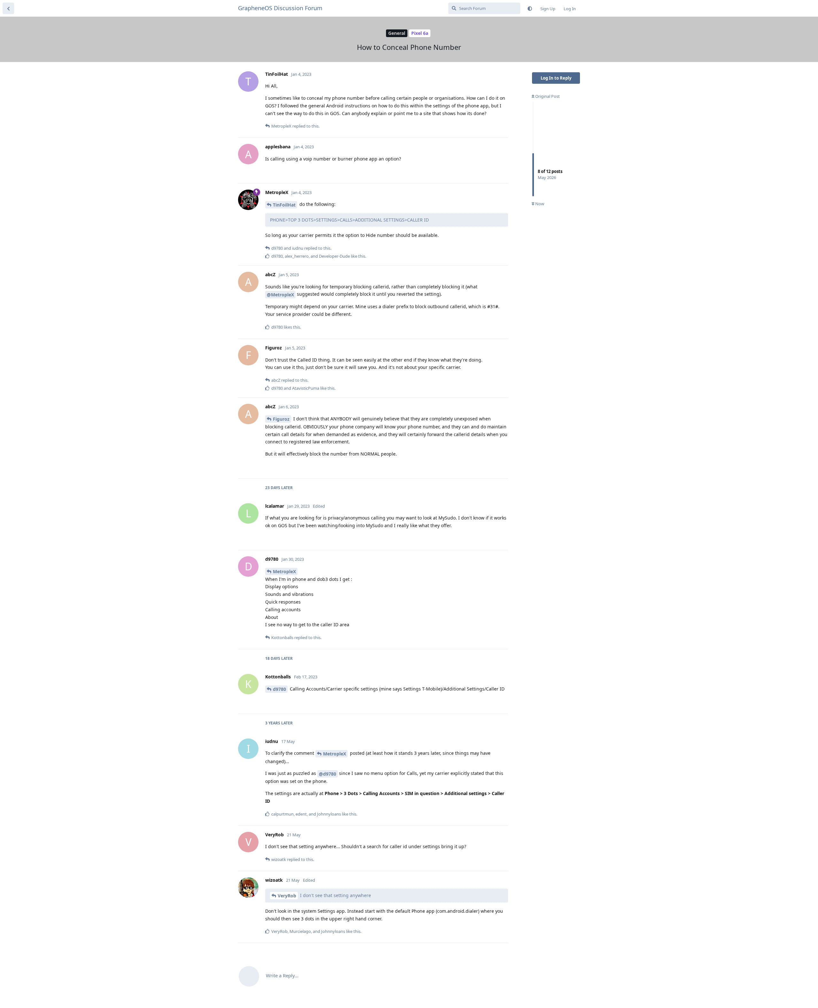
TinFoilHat (284, 205)
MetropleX (284, 571)
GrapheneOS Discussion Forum (280, 8)
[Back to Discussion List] (8, 8)
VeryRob (287, 896)
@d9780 (327, 774)
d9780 (279, 689)
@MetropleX (280, 295)
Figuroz (281, 419)
